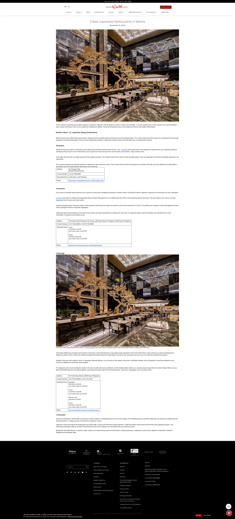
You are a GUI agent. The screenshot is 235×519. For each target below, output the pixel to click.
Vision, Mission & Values (101, 470)
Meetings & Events (135, 12)
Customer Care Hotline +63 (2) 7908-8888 (117, 1)
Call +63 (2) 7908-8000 (152, 485)
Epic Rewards (151, 12)
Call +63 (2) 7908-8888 (152, 478)
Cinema (111, 12)
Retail (88, 12)
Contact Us (97, 494)
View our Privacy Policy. (75, 517)
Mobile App (165, 12)
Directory (123, 477)
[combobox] (68, 7)
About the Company (100, 467)
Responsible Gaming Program (103, 490)
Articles (122, 467)
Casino (120, 12)
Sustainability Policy (99, 484)
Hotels (68, 12)
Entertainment (99, 12)
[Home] (117, 6)
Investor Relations (99, 480)
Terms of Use (124, 492)
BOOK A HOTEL (166, 7)
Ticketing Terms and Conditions (130, 504)
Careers (96, 477)
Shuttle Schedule (125, 485)
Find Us (122, 473)
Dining (78, 12)
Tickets (122, 470)
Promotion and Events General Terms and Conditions (130, 500)
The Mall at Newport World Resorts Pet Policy (128, 481)
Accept (198, 515)
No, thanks (207, 515)
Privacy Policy (124, 489)
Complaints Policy (126, 508)
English (68, 7)
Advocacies (97, 487)
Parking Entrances (126, 496)
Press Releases (98, 473)
